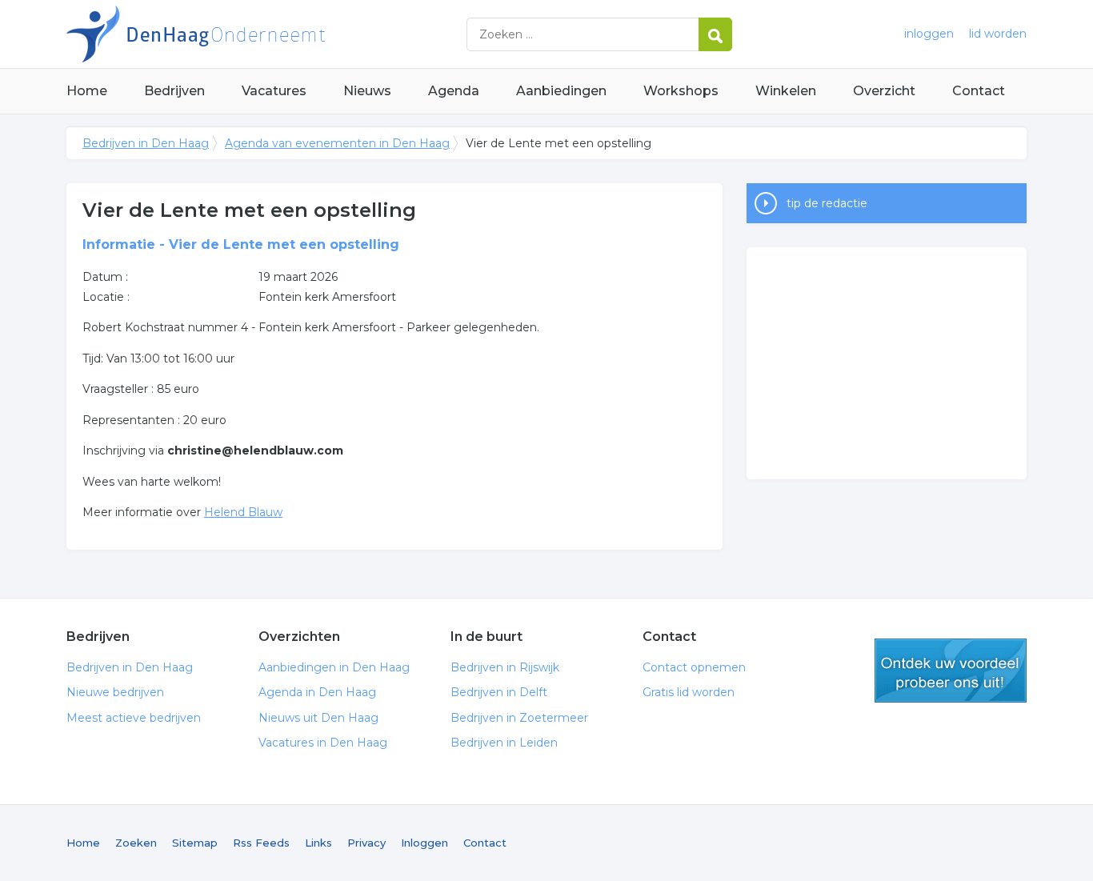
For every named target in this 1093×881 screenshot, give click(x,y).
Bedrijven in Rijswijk (504, 667)
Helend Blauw (243, 512)
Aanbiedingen (561, 90)
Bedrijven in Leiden (504, 742)
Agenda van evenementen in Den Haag (337, 143)
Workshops (681, 90)
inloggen (929, 33)
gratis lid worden (951, 671)
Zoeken (136, 842)
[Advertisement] (887, 363)
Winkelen (785, 90)
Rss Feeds (261, 842)
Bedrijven (174, 90)
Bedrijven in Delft (498, 692)
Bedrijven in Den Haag (266, 34)
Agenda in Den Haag (317, 692)
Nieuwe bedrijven (115, 692)
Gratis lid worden (689, 692)
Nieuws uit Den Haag (318, 718)
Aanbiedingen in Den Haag (334, 667)
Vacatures (274, 90)
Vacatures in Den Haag (322, 742)
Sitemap (195, 842)
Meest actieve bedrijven (133, 718)
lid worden (998, 33)
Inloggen (424, 842)
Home (86, 90)
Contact (978, 90)
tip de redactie (827, 203)
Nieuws (367, 90)
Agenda (453, 90)
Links (318, 842)
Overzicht (884, 90)
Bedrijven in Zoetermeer (519, 718)
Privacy (366, 842)
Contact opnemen (694, 667)
